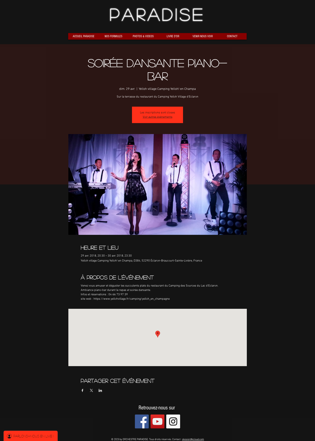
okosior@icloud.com (193, 439)
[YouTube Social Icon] (157, 421)
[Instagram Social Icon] (173, 421)
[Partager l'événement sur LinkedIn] (100, 390)
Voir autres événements (157, 117)
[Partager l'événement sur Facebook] (82, 390)
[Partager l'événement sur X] (91, 390)
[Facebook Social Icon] (142, 421)
